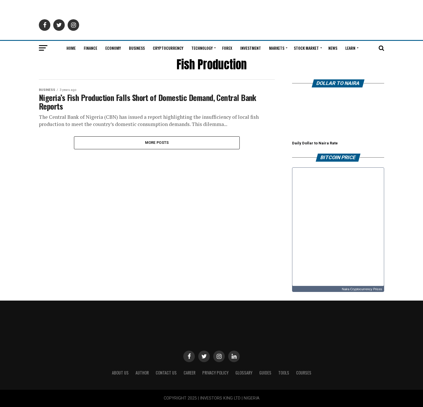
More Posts (157, 142)
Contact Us (166, 373)
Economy (113, 48)
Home (71, 48)
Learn (350, 48)
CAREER (189, 373)
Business (137, 48)
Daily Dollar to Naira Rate (315, 143)
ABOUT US (120, 373)
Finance (90, 48)
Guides (265, 373)
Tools (283, 373)
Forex (227, 48)
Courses (303, 373)
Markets (276, 48)
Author (142, 373)
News (332, 48)
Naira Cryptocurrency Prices (362, 289)
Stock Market (306, 48)
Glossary (243, 373)
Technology (202, 48)
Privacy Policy (215, 373)
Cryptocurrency (168, 48)
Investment (250, 48)
